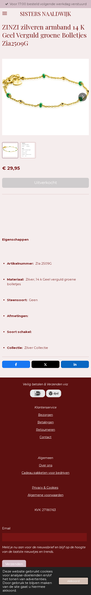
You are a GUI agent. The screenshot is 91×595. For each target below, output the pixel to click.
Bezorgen (45, 415)
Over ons (45, 465)
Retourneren (45, 430)
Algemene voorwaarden (45, 495)
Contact (45, 437)
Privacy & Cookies (45, 488)
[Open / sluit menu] (4, 13)
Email (6, 528)
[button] (10, 150)
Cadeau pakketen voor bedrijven (45, 473)
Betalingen (45, 422)
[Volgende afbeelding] (82, 97)
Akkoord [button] (73, 581)
